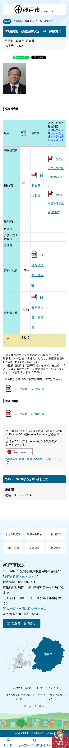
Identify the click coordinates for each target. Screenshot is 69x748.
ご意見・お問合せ (23, 623)
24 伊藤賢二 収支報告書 (29, 388)
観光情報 (56, 548)
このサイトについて (24, 687)
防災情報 (56, 534)
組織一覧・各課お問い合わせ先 (25, 608)
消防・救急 (13, 548)
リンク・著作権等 (34, 706)
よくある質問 (12, 534)
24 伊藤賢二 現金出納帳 (29, 413)
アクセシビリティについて (49, 696)
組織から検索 (34, 534)
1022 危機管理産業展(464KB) (56, 203)
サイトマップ (47, 687)
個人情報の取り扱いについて (18, 696)
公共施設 (34, 548)
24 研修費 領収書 (38, 185)
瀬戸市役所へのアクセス (20, 576)
